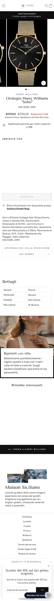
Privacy (27, 530)
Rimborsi (27, 535)
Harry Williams (27, 94)
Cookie (27, 526)
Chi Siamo (27, 516)
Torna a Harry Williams (29, 449)
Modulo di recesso (27, 553)
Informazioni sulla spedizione (27, 248)
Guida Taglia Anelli (27, 549)
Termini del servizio (27, 544)
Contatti (27, 521)
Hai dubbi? (27, 254)
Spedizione (25, 117)
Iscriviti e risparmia (26, 562)
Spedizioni (27, 539)
